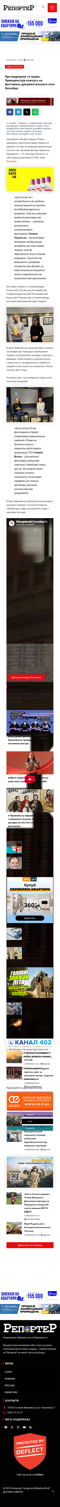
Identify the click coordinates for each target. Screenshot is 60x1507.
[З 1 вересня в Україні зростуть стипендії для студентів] (14, 847)
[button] (9, 112)
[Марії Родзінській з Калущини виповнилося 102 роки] (14, 1228)
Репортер (11, 161)
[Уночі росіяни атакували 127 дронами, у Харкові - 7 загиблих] (14, 1024)
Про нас (10, 1385)
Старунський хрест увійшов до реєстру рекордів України (35, 952)
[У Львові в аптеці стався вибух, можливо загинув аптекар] (14, 1057)
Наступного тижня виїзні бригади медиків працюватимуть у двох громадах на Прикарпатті (37, 934)
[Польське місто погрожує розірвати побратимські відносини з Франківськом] (14, 1120)
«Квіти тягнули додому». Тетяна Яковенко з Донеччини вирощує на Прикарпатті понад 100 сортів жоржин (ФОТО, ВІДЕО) (37, 1203)
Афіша (9, 66)
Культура (17, 66)
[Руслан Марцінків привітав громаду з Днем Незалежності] (14, 863)
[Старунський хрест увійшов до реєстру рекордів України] (14, 953)
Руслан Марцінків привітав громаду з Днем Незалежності (38, 862)
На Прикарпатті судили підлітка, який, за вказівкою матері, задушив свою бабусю (38, 1073)
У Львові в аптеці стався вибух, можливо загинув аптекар (37, 1056)
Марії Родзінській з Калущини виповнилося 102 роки (37, 1227)
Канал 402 (11, 1392)
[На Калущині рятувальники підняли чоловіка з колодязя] (14, 1009)
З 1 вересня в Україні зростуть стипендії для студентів (36, 846)
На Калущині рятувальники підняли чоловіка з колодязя (36, 1008)
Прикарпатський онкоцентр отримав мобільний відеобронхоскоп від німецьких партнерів (35, 1138)
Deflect (40, 1474)
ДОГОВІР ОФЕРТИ (13, 1492)
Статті (8, 1371)
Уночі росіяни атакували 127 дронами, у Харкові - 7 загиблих (38, 1023)
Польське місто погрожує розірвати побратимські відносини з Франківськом (38, 1119)
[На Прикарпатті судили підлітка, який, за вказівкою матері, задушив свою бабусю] (14, 1073)
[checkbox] (53, 1491)
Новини (10, 1378)
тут (19, 701)
